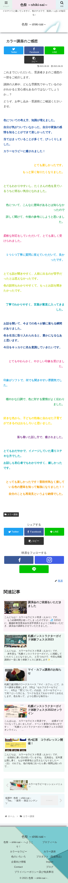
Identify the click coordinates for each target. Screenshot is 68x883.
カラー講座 (50, 851)
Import (49, 861)
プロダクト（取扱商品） (49, 856)
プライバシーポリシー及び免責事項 (34, 871)
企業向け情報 (18, 861)
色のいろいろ (18, 856)
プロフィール (49, 842)
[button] (61, 519)
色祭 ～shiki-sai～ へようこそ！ (18, 844)
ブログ (49, 866)
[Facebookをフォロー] (18, 560)
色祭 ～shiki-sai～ (34, 5)
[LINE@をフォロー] (34, 569)
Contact (18, 866)
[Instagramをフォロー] (49, 560)
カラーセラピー (18, 851)
